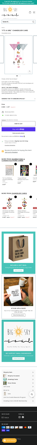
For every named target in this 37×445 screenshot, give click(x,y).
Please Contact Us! (18, 358)
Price (3, 104)
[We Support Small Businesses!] (18, 336)
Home (3, 27)
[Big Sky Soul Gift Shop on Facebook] (23, 417)
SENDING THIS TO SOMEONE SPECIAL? (13, 98)
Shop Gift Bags (18, 270)
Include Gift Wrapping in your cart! (22, 3)
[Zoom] (29, 71)
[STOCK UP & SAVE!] (18, 291)
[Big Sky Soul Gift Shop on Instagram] (19, 417)
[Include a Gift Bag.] (18, 248)
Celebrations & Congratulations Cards (13, 160)
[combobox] (18, 22)
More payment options (18, 133)
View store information (10, 145)
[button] (32, 394)
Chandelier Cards (6, 33)
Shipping (4, 120)
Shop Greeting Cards (18, 315)
